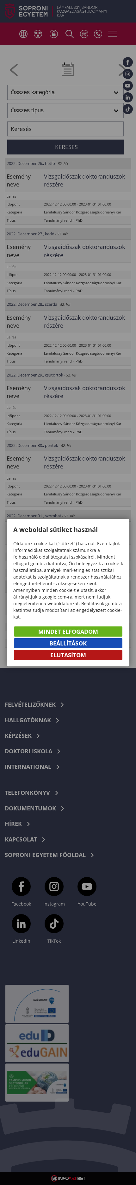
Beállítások (68, 643)
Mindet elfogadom (68, 631)
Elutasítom (68, 655)
